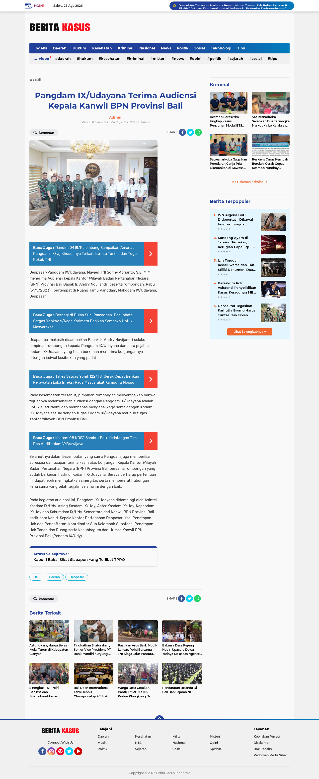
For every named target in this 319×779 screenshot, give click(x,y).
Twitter (71, 757)
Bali (36, 577)
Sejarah (236, 58)
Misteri (159, 58)
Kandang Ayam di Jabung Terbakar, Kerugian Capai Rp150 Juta (236, 242)
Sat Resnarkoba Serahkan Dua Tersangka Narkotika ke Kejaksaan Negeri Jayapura (271, 121)
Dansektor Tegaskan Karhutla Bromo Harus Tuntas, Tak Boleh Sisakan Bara (236, 310)
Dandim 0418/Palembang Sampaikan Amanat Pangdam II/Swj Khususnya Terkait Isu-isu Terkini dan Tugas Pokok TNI (86, 253)
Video (44, 58)
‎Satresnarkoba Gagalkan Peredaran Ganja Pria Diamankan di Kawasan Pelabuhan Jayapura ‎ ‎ (228, 163)
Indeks (40, 48)
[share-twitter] (190, 132)
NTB (138, 743)
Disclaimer (262, 743)
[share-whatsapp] (198, 132)
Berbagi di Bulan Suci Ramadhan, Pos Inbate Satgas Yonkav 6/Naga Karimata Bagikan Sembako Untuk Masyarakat (83, 321)
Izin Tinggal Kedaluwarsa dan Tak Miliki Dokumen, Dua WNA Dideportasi (236, 265)
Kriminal (125, 48)
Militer (177, 736)
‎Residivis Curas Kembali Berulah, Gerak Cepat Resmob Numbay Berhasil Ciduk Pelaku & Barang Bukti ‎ (270, 163)
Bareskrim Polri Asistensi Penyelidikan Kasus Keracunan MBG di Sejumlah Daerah (237, 288)
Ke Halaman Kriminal (248, 182)
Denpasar (77, 577)
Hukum (79, 48)
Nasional (147, 48)
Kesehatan (102, 48)
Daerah (60, 48)
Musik (102, 743)
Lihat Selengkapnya (249, 331)
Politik (182, 48)
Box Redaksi (263, 749)
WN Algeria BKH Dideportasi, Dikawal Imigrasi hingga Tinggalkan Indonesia (236, 219)
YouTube (81, 757)
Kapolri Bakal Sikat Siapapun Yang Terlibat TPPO (79, 559)
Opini (196, 58)
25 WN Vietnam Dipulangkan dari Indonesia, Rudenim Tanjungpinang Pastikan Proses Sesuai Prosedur (234, 5)
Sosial (199, 48)
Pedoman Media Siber (270, 755)
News (166, 48)
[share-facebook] (182, 132)
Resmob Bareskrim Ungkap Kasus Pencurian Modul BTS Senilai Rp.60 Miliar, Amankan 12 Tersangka (227, 121)
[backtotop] (159, 719)
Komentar (46, 133)
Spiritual (216, 749)
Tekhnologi (221, 48)
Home (39, 5)
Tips (241, 48)
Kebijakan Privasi (267, 736)
